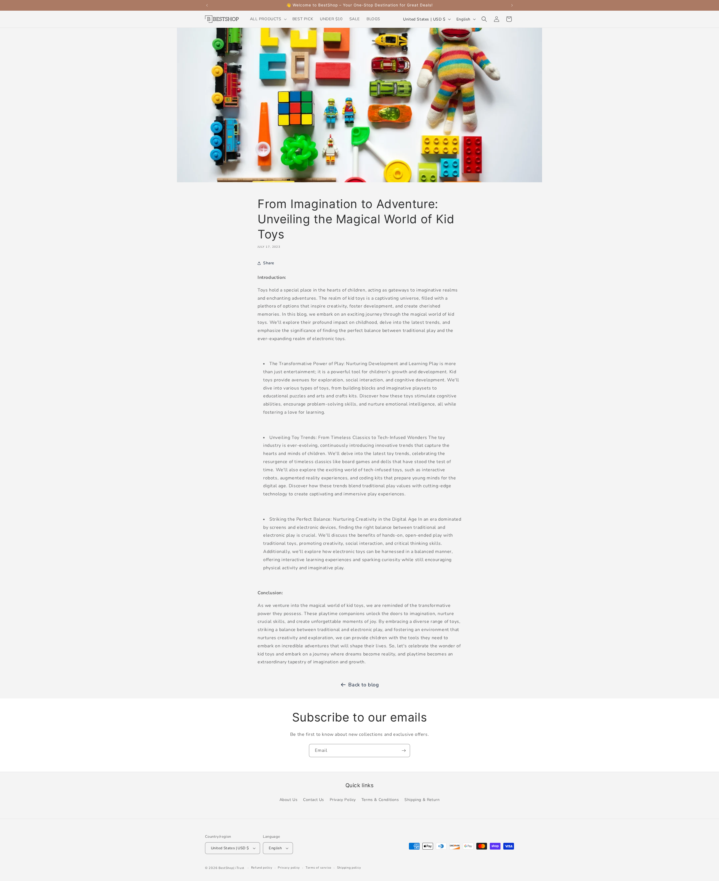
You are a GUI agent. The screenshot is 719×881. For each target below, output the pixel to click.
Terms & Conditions (380, 799)
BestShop (226, 868)
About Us (288, 799)
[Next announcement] (512, 5)
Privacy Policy (343, 799)
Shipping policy (349, 868)
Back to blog (363, 684)
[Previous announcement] (207, 5)
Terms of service (318, 868)
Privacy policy (289, 868)
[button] (268, 19)
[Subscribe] (403, 750)
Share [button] (268, 263)
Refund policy (261, 868)
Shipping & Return (422, 799)
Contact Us (313, 799)
